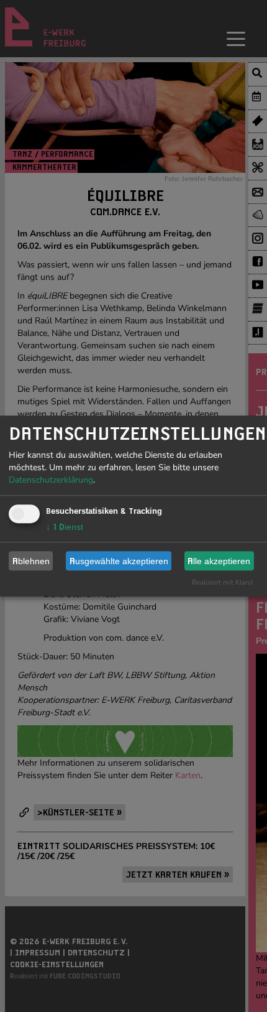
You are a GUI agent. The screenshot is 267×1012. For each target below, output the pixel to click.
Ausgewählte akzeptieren (119, 561)
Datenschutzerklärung (51, 480)
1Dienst (64, 526)
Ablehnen (31, 561)
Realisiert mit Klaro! (222, 582)
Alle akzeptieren (219, 561)
